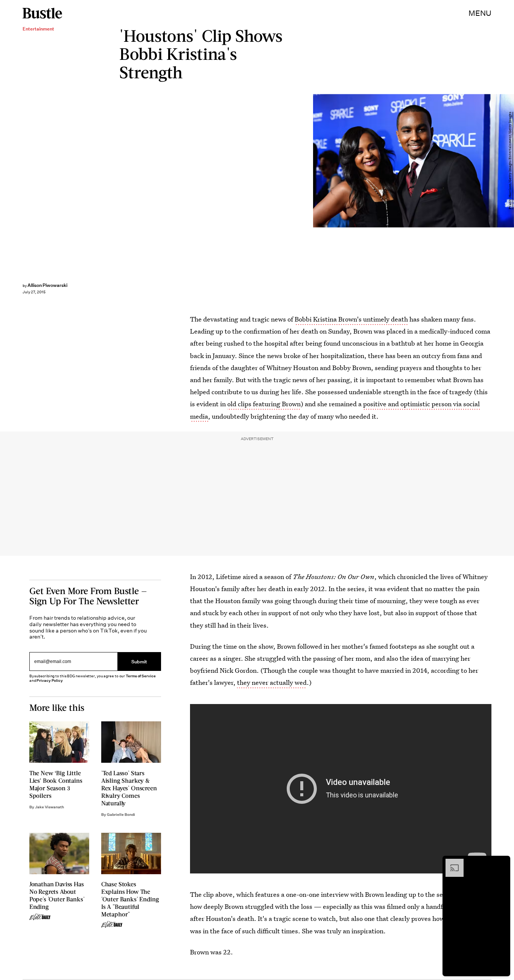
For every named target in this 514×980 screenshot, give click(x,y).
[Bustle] (42, 13)
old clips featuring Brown (264, 403)
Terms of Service (140, 676)
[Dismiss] (502, 862)
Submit (139, 661)
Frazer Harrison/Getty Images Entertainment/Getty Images (510, 161)
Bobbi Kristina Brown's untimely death (351, 319)
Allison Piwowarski (47, 285)
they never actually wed (272, 682)
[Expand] (451, 862)
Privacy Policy (49, 680)
